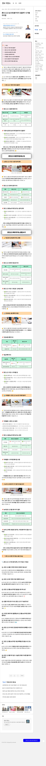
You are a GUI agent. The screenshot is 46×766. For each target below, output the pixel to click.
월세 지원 (36, 55)
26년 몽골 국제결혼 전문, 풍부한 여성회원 (11, 36)
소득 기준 (41, 54)
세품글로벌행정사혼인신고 (9, 25)
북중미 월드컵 (41, 57)
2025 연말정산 (37, 43)
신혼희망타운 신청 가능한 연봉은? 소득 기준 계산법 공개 (14, 685)
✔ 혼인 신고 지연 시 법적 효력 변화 (10, 50)
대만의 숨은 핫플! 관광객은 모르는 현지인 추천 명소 (13, 691)
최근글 (36, 29)
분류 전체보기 (38, 10)
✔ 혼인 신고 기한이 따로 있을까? (9, 47)
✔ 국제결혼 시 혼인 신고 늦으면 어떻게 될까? (12, 56)
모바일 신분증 (37, 54)
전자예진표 (37, 69)
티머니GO (37, 66)
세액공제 (40, 66)
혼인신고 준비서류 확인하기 (32, 740)
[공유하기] (14, 675)
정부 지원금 (37, 68)
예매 (38, 61)
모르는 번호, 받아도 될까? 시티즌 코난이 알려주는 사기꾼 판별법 (16, 694)
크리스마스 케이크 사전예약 (39, 48)
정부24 (40, 52)
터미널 (36, 20)
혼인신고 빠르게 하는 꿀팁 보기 (16, 232)
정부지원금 (37, 58)
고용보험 (41, 69)
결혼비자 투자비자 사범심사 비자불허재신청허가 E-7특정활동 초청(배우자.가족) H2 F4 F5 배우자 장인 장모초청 (13, 27)
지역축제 (37, 17)
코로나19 (41, 58)
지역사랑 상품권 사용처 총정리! (9, 697)
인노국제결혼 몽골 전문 (8, 34)
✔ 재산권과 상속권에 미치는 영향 (10, 52)
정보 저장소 (6, 3)
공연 (36, 18)
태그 (16, 3)
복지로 (40, 55)
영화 (36, 15)
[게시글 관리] (17, 675)
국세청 (42, 43)
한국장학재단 (41, 60)
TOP (44, 741)
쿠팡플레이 (37, 46)
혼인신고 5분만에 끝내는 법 (16, 156)
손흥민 (41, 51)
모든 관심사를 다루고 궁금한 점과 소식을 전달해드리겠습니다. (14, 722)
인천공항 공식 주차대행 (39, 65)
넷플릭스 (36, 52)
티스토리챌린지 (37, 63)
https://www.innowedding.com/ (9, 32)
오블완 (41, 68)
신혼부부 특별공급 (38, 44)
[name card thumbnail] (28, 721)
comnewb (14, 742)
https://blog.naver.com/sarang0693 (10, 23)
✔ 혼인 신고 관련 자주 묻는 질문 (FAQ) (11, 61)
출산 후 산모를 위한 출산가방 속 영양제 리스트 (12, 688)
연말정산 (36, 71)
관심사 (4, 682)
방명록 (20, 3)
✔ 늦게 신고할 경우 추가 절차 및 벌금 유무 (11, 58)
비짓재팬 (36, 60)
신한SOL (36, 57)
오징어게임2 (37, 51)
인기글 (40, 29)
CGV (36, 61)
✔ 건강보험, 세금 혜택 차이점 (9, 54)
